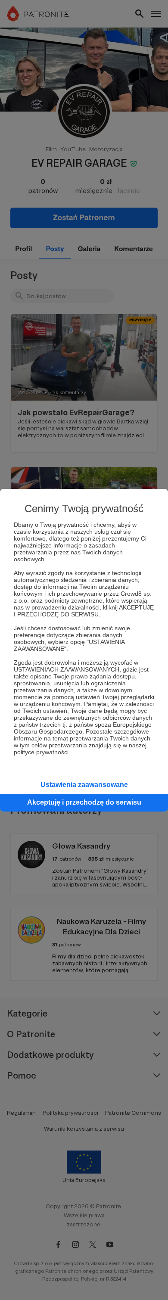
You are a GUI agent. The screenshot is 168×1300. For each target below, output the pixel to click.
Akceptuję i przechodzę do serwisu (84, 802)
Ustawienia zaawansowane (84, 784)
